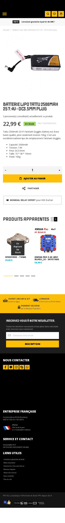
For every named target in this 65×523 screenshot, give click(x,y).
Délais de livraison (9, 473)
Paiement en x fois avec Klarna (13, 466)
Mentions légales (9, 469)
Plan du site (7, 479)
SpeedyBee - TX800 (15, 257)
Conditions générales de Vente (13, 459)
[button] (8, 276)
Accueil (6, 30)
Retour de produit (9, 463)
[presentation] (55, 219)
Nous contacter (8, 476)
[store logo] (32, 5)
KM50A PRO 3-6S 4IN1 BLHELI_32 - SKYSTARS (47, 258)
